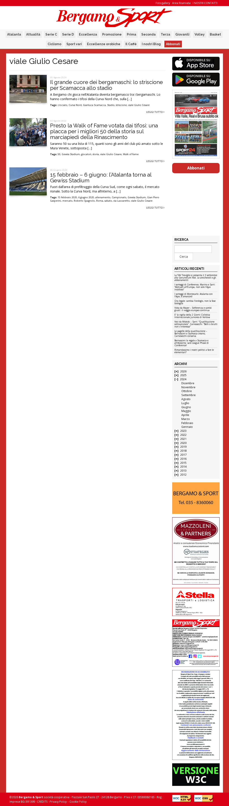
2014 (183, 466)
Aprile (185, 415)
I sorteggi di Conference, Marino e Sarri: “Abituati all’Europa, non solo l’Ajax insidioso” (194, 287)
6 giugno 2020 (86, 197)
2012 (183, 475)
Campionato (119, 197)
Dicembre (187, 383)
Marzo (185, 419)
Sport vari (74, 44)
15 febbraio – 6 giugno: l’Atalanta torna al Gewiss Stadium (100, 177)
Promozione (112, 34)
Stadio (110, 105)
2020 (183, 443)
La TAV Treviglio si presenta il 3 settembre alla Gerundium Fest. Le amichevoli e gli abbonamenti (195, 278)
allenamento (102, 197)
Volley (200, 34)
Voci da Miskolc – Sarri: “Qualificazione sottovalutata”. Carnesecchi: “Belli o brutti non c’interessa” (195, 324)
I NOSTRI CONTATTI (205, 3)
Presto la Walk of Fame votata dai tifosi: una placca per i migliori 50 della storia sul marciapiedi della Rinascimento (104, 131)
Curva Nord (75, 105)
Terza (165, 34)
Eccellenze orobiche (103, 44)
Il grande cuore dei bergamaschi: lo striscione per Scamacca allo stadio (106, 85)
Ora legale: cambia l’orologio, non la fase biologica (195, 302)
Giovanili (182, 34)
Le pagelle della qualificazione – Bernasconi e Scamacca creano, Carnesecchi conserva (190, 334)
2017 (183, 455)
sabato (108, 200)
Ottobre (186, 391)
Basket (215, 34)
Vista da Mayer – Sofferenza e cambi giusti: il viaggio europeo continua (193, 309)
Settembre (188, 395)
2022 (183, 435)
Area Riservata (181, 3)
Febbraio (187, 423)
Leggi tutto (154, 112)
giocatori (86, 154)
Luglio (185, 403)
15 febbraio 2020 (67, 197)
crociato (62, 105)
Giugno (186, 407)
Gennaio (187, 427)
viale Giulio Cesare (139, 105)
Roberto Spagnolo (84, 200)
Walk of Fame (131, 154)
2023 (183, 431)
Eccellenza (88, 34)
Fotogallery (163, 3)
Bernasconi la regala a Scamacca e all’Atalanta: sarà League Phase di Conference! (191, 343)
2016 (183, 459)
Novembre (188, 387)
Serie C (51, 34)
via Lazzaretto (121, 200)
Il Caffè (131, 44)
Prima (131, 34)
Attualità (33, 34)
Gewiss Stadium (71, 154)
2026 (183, 371)
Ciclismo (54, 44)
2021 (183, 439)
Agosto (186, 399)
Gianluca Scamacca (94, 105)
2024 (183, 379)
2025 (183, 375)
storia (96, 154)
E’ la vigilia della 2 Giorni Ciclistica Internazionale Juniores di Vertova (192, 316)
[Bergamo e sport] (196, 498)
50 (59, 154)
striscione (121, 105)
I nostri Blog (151, 44)
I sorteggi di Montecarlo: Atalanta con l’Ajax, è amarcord (193, 295)
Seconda (148, 34)
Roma (99, 200)
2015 (183, 463)
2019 (183, 447)
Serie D (68, 34)
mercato (67, 200)
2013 (183, 471)
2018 (183, 451)
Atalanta (14, 34)
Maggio (186, 411)
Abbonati (173, 44)
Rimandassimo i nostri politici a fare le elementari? (194, 351)
